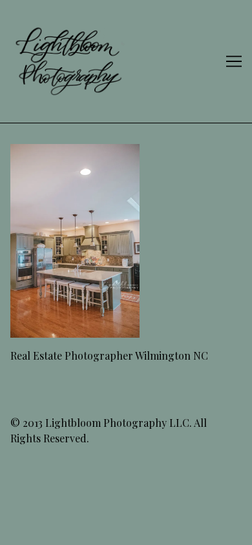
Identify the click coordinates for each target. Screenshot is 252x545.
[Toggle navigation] (234, 61)
